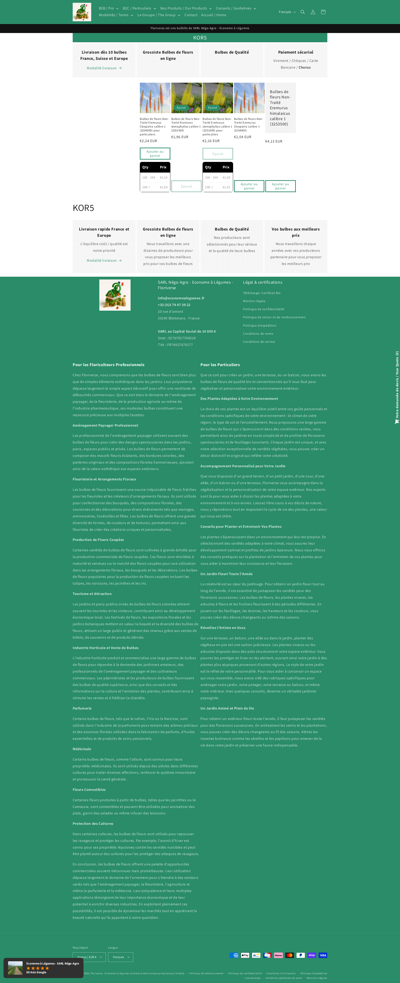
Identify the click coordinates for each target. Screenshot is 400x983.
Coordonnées (253, 977)
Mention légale (254, 301)
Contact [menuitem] (190, 15)
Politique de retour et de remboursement (274, 317)
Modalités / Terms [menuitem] (114, 15)
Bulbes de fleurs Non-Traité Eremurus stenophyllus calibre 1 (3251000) (186, 125)
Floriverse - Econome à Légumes (110, 973)
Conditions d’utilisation (281, 973)
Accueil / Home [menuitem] (213, 15)
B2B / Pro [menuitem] (106, 8)
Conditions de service (259, 341)
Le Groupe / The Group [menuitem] (157, 15)
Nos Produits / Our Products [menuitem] (183, 8)
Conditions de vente (258, 333)
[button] (303, 12)
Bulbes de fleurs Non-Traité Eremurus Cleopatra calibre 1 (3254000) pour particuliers (154, 127)
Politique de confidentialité (263, 309)
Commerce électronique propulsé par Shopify (157, 973)
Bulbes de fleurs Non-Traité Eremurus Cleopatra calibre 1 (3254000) (248, 125)
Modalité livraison (102, 68)
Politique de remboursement (206, 973)
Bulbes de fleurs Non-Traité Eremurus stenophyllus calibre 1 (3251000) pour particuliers (217, 127)
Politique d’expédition (313, 973)
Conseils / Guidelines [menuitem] (234, 8)
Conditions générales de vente (284, 977)
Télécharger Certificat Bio (262, 293)
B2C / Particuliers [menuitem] (137, 8)
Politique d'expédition (259, 325)
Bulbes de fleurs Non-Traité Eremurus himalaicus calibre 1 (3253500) (280, 108)
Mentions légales (317, 977)
